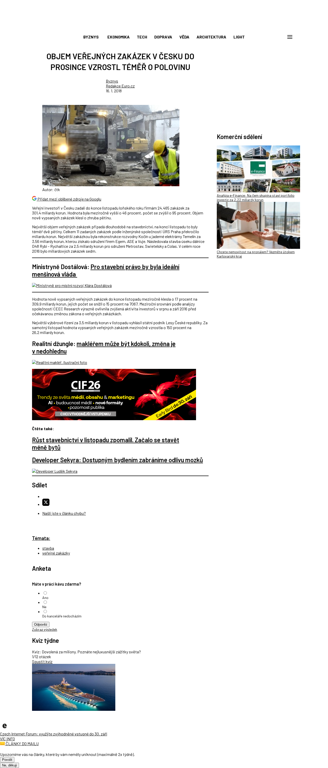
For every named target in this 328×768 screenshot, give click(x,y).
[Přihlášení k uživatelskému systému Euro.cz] (265, 37)
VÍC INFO (7, 738)
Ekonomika (118, 36)
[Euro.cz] (4, 728)
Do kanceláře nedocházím (61, 616)
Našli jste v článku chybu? (64, 513)
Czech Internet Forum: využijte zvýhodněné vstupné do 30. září (53, 733)
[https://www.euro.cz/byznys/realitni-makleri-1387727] (59, 362)
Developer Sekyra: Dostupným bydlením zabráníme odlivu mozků (117, 460)
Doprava (163, 36)
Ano (45, 597)
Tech (142, 36)
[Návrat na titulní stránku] (164, 25)
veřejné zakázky (56, 552)
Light (239, 36)
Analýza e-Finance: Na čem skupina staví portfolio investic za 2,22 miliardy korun (255, 197)
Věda (184, 36)
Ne (44, 607)
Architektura (211, 36)
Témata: (41, 538)
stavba (48, 548)
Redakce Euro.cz (120, 85)
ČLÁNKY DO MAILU (22, 743)
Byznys (91, 36)
